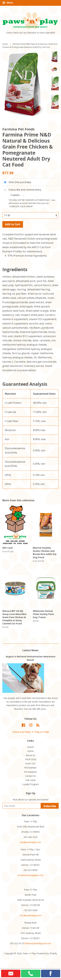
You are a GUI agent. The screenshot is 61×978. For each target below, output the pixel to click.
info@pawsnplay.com (30, 842)
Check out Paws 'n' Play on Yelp (30, 732)
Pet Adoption (30, 771)
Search (30, 747)
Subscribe (49, 806)
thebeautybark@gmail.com (38, 943)
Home (5, 44)
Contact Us (30, 775)
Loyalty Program (30, 784)
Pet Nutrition (30, 767)
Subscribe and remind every (25, 189)
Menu (9, 2)
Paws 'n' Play (29, 953)
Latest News (30, 650)
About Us (30, 755)
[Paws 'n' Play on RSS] (38, 725)
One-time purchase (20, 182)
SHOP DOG (30, 759)
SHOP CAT (30, 763)
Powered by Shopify (47, 953)
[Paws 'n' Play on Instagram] (30, 725)
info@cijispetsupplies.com (30, 875)
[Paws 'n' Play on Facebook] (23, 725)
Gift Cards (31, 780)
